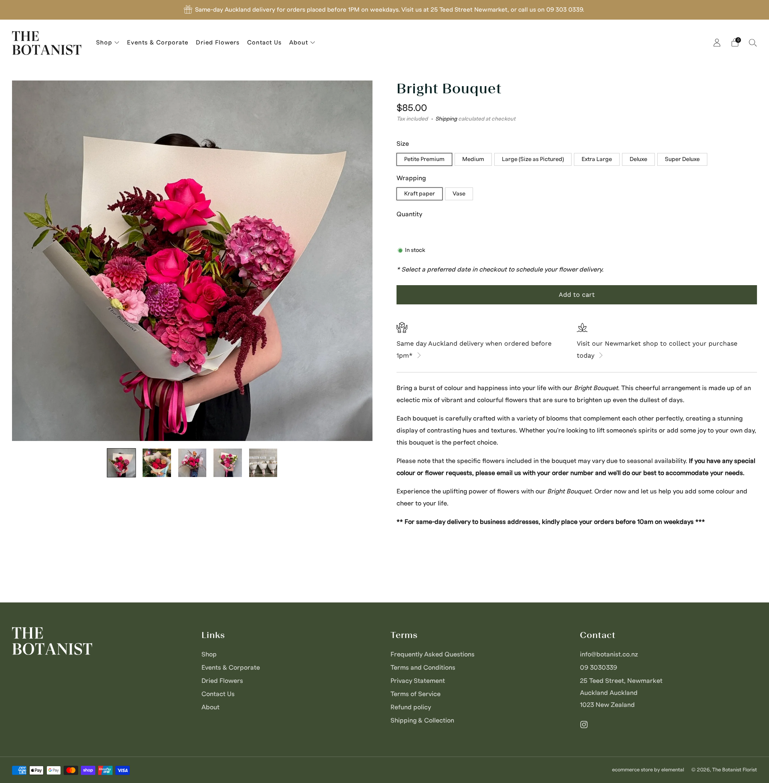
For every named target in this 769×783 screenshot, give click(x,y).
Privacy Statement (418, 681)
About (298, 43)
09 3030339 (598, 667)
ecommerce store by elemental (648, 769)
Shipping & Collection (422, 720)
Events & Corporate (157, 43)
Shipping (446, 118)
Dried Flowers (218, 43)
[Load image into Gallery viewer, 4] (227, 462)
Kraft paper (419, 194)
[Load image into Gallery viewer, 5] (263, 462)
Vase (459, 194)
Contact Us (264, 43)
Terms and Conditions (423, 667)
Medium (473, 159)
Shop (104, 43)
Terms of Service (416, 694)
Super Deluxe (682, 159)
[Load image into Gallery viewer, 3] (192, 462)
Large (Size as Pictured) (533, 159)
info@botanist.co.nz (609, 654)
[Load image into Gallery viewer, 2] (156, 462)
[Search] (753, 42)
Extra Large (597, 159)
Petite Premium (424, 159)
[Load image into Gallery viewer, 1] (121, 462)
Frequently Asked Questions (433, 654)
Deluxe (638, 159)
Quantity (409, 214)
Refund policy (411, 707)
